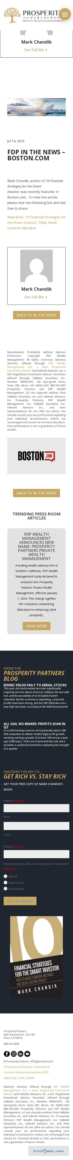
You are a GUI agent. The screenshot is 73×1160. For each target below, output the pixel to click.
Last (7, 834)
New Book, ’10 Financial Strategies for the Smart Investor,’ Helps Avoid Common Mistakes (36, 222)
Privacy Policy (11, 1067)
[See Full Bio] (46, 49)
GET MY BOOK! (20, 901)
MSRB (30, 1078)
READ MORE (36, 625)
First (7, 817)
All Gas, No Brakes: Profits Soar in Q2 (34, 725)
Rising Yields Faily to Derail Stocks (35, 685)
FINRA (7, 1078)
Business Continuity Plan (36, 1067)
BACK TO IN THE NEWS (36, 315)
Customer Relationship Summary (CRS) (26, 1072)
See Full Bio (34, 49)
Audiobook (16, 889)
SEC (15, 1078)
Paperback (16, 882)
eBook (13, 876)
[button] (65, 14)
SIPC (22, 1078)
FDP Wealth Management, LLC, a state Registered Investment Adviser (36, 366)
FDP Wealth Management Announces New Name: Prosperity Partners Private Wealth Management (36, 546)
